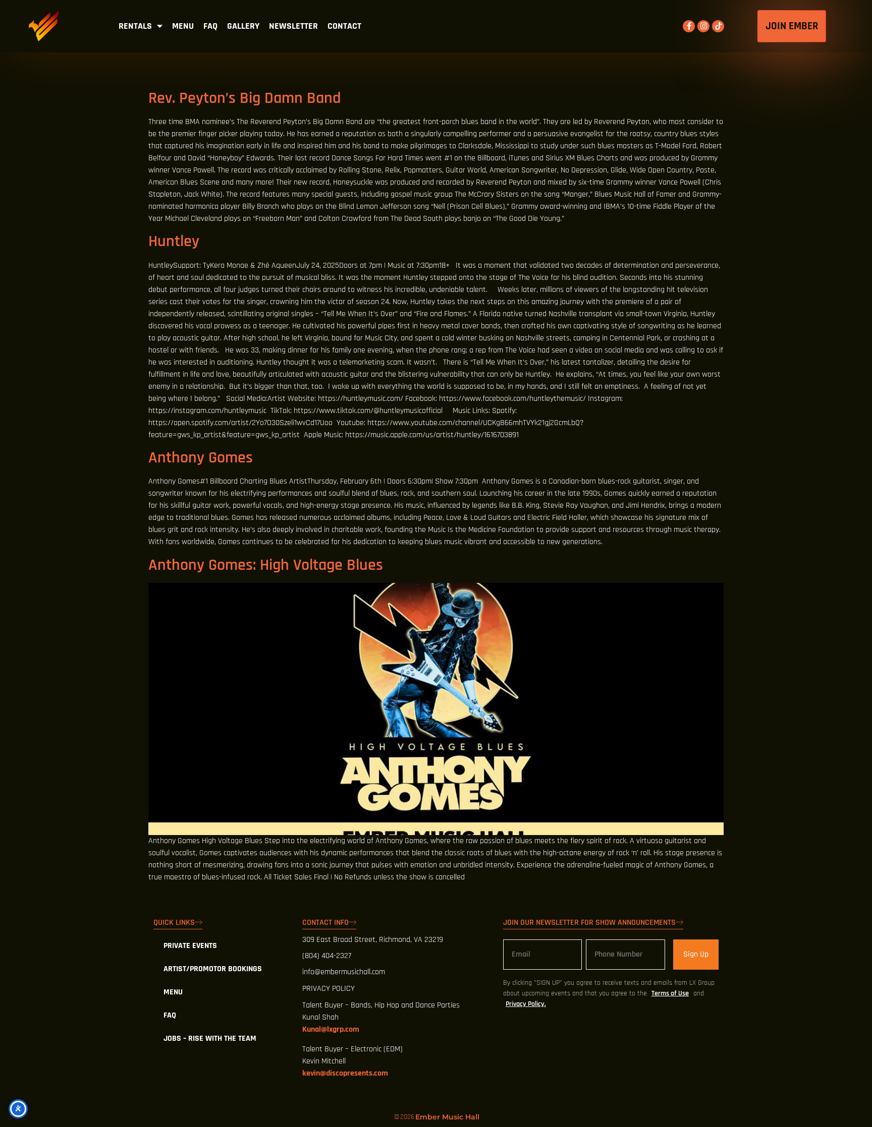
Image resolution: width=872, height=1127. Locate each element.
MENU (183, 26)
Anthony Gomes (200, 457)
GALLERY (243, 26)
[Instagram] (703, 26)
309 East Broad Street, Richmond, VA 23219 (372, 939)
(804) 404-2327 (326, 956)
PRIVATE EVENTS (190, 945)
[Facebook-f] (689, 26)
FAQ (210, 26)
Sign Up (695, 954)
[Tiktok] (718, 26)
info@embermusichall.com (343, 972)
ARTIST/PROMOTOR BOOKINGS (213, 969)
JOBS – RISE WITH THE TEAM (210, 1038)
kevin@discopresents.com (345, 1073)
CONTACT (344, 26)
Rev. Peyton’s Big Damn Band (244, 98)
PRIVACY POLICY (328, 988)
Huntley (173, 241)
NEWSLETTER (293, 26)
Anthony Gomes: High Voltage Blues (265, 565)
